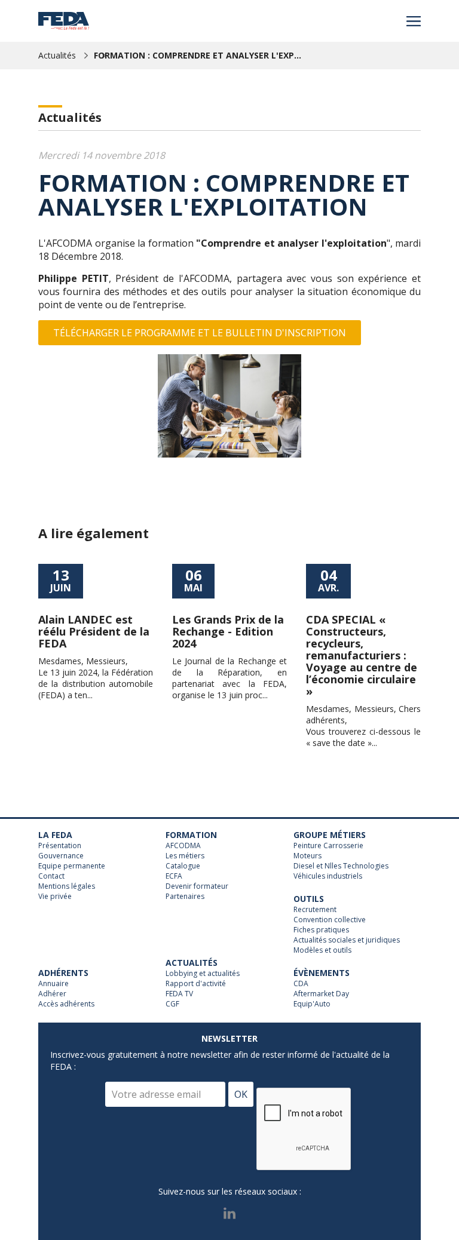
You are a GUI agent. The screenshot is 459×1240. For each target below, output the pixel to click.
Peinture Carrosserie (328, 845)
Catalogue (183, 866)
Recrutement (314, 909)
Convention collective (329, 919)
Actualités (57, 55)
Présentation (59, 845)
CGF (172, 1004)
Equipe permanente (71, 866)
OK (240, 1094)
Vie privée (55, 896)
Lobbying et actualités (203, 973)
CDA (300, 983)
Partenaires (185, 896)
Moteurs (307, 856)
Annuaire (53, 983)
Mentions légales (66, 886)
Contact (51, 876)
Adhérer (52, 993)
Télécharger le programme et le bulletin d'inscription (199, 332)
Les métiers (185, 856)
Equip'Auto (312, 1004)
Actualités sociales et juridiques (346, 940)
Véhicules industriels (327, 876)
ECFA (174, 876)
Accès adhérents (66, 1004)
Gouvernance (61, 856)
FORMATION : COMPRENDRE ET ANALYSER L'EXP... (197, 55)
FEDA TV (179, 993)
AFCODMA (183, 845)
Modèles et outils (322, 950)
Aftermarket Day (321, 993)
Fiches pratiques (321, 930)
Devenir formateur (197, 886)
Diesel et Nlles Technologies (340, 866)
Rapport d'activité (196, 983)
